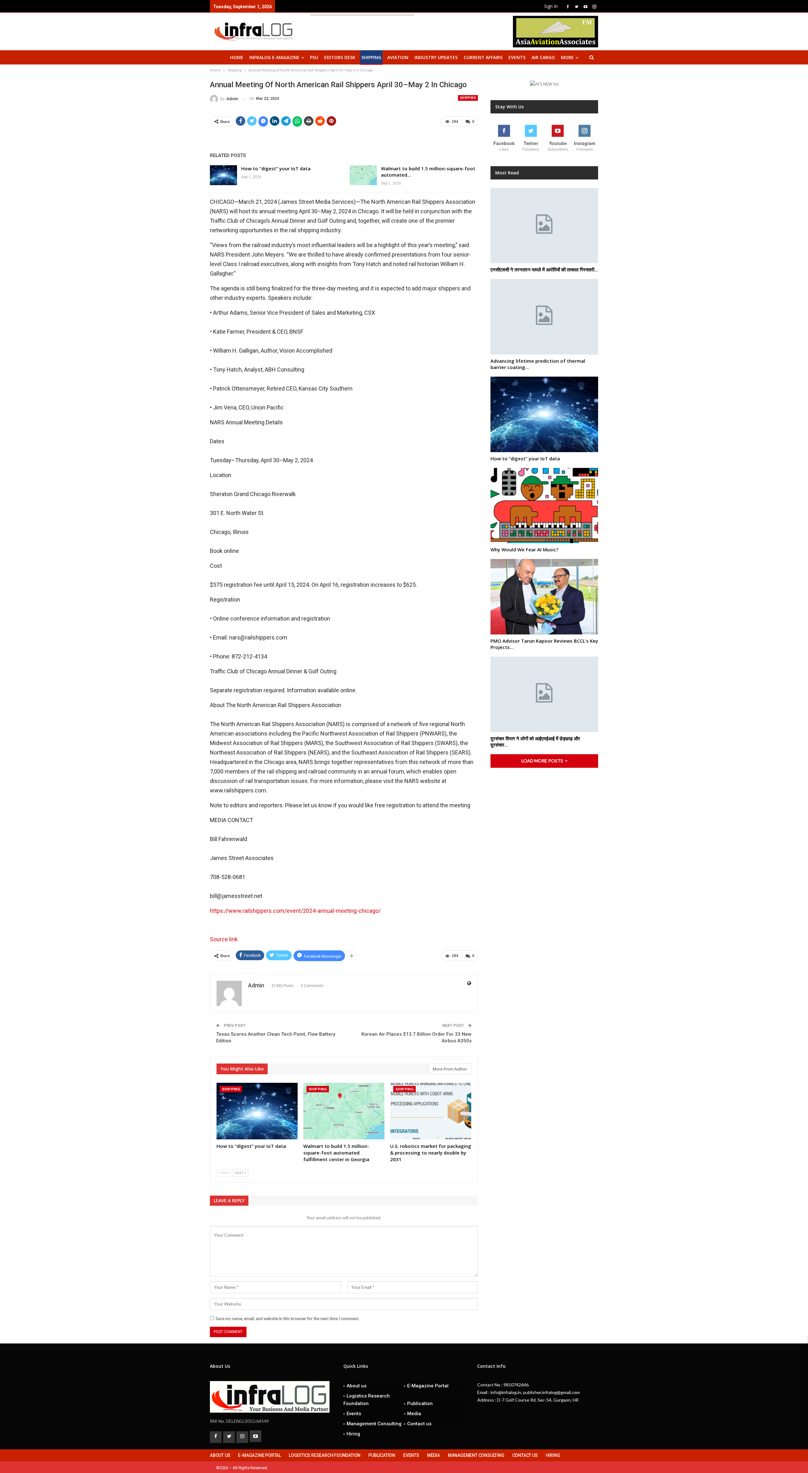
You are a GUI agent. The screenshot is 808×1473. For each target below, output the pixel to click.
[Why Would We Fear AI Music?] (544, 505)
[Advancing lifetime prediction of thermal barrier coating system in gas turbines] (544, 317)
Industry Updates (436, 57)
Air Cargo (543, 57)
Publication (420, 1403)
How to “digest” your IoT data (276, 168)
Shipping (371, 57)
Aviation (397, 57)
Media (414, 1413)
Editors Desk (339, 57)
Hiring (353, 1434)
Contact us (419, 1424)
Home (236, 57)
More (567, 57)
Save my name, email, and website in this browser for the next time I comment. (287, 1318)
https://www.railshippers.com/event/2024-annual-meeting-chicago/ (295, 910)
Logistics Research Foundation (366, 1399)
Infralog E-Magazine (274, 57)
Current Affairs (483, 57)
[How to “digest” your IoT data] (223, 175)
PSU (314, 57)
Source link (224, 939)
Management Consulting (374, 1424)
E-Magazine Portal (428, 1386)
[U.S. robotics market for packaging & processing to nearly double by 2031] (430, 1111)
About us (356, 1386)
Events (517, 57)
